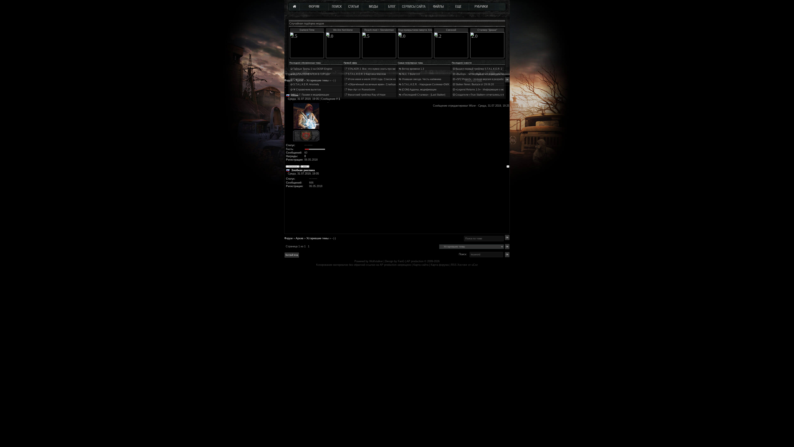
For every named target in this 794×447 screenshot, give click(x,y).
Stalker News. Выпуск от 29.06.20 (474, 84)
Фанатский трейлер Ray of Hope (366, 94)
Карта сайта (420, 264)
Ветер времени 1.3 (412, 68)
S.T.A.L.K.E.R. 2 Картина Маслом (366, 74)
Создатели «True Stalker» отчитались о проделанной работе (491, 94)
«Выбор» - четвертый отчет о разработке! (480, 74)
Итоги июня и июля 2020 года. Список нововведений (378, 79)
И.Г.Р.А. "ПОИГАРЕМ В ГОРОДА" (312, 74)
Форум (288, 80)
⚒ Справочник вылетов (307, 89)
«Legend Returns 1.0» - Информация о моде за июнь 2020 (489, 89)
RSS (454, 264)
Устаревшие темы (317, 238)
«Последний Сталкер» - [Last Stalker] (423, 94)
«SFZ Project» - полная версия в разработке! (481, 79)
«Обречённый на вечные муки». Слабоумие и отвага (378, 84)
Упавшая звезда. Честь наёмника (421, 79)
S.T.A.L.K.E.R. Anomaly (306, 84)
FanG (401, 261)
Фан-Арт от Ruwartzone (361, 89)
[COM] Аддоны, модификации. (419, 89)
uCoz (475, 264)
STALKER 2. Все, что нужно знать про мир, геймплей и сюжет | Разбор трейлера (394, 68)
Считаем (298, 79)
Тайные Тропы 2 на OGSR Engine (312, 68)
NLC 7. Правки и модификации (311, 94)
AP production (415, 261)
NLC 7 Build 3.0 (410, 74)
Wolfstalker (376, 261)
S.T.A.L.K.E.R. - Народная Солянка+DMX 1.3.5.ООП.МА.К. (435, 84)
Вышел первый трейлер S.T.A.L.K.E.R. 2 (478, 68)
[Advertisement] (418, 204)
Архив (299, 238)
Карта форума (440, 264)
